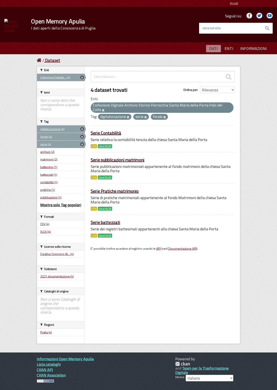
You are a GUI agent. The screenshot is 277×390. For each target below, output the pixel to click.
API (158, 248)
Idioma (179, 377)
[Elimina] (103, 110)
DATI (213, 48)
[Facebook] (249, 16)
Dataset (52, 60)
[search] (228, 76)
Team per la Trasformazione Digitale (202, 370)
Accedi (234, 3)
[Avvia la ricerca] (267, 28)
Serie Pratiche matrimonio (115, 191)
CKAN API (45, 370)
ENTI (229, 48)
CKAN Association (51, 375)
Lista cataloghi (49, 364)
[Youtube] (270, 16)
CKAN (182, 364)
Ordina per (190, 89)
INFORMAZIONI (253, 48)
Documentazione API (182, 248)
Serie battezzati (105, 222)
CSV (94, 146)
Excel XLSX (105, 146)
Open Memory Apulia (63, 24)
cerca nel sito (211, 28)
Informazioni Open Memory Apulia (65, 359)
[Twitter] (259, 16)
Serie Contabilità (106, 132)
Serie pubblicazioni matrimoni (117, 159)
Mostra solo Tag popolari (60, 205)
